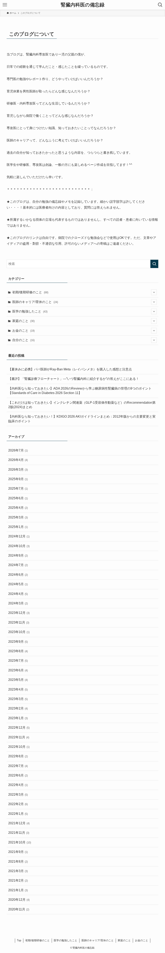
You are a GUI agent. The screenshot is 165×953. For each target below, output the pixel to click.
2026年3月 (18, 469)
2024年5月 (18, 584)
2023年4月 (18, 689)
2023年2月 (18, 708)
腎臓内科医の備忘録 (82, 4)
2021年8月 (18, 861)
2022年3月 (18, 794)
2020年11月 (18, 909)
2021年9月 (18, 852)
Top (19, 940)
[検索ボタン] (160, 5)
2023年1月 (18, 718)
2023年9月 (18, 641)
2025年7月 (18, 488)
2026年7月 (18, 450)
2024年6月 (18, 574)
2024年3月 (18, 603)
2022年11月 (18, 737)
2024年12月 (19, 536)
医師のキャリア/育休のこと (35, 302)
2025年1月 (18, 527)
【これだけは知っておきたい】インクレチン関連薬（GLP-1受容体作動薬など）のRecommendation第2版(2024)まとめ (82, 405)
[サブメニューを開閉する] (154, 292)
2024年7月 (18, 565)
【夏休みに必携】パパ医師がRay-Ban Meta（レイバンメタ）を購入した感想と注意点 (70, 369)
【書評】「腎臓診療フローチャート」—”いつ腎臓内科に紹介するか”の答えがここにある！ (73, 378)
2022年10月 (19, 746)
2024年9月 (18, 555)
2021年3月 (18, 871)
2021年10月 (19, 842)
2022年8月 (18, 756)
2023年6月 (18, 670)
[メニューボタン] (5, 5)
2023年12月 (19, 612)
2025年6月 (18, 498)
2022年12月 (19, 727)
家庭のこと (23, 321)
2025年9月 (18, 479)
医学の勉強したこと (29, 311)
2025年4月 (18, 507)
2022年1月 (18, 813)
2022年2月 (18, 804)
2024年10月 (19, 546)
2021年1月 (18, 890)
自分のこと (23, 340)
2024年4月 (18, 594)
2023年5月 (18, 679)
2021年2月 (18, 880)
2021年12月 (19, 823)
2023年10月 (19, 632)
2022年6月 (18, 775)
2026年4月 (18, 460)
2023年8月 (18, 651)
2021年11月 (18, 832)
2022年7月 (18, 766)
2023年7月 (18, 660)
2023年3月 (18, 699)
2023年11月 (18, 622)
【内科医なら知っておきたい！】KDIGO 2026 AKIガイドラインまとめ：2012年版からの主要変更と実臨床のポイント (82, 419)
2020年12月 (19, 899)
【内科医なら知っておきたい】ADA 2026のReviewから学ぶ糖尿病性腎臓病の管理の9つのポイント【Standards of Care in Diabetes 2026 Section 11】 (80, 391)
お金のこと (23, 330)
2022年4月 (18, 785)
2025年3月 (18, 517)
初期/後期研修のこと (30, 292)
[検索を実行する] (154, 264)
